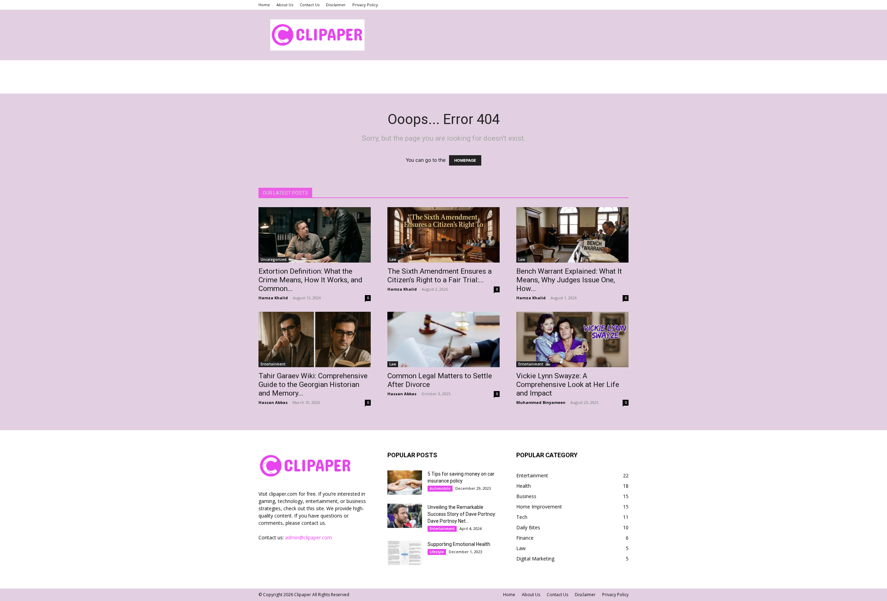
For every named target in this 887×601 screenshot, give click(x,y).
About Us (284, 4)
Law (392, 259)
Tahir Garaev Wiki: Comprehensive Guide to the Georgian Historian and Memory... (313, 384)
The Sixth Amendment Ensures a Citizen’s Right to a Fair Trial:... (439, 275)
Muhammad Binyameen (540, 402)
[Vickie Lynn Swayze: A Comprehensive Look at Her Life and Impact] (572, 339)
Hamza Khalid (273, 297)
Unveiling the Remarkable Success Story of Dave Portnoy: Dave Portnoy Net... (462, 514)
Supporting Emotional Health (459, 544)
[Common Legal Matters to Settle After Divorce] (443, 339)
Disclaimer (336, 4)
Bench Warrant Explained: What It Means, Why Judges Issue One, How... (569, 280)
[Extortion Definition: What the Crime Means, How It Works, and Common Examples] (314, 235)
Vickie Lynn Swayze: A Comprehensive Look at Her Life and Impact (567, 384)
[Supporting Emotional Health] (404, 553)
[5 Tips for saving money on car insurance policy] (404, 482)
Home (264, 4)
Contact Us (309, 4)
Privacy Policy (365, 4)
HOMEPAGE (465, 160)
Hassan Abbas (273, 402)
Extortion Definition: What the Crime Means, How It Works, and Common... (310, 280)
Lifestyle (437, 551)
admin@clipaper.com (308, 537)
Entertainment (273, 364)
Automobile (440, 488)
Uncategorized (274, 259)
